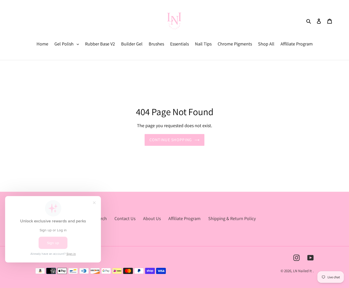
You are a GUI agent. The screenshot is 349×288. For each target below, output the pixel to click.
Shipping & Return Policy (232, 218)
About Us (152, 218)
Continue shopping (170, 139)
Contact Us (124, 218)
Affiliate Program (184, 218)
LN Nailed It (302, 270)
